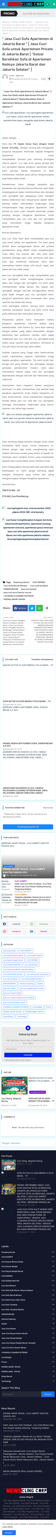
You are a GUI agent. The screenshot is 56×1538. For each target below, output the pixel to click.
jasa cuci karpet (28, 589)
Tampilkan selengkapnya (42, 659)
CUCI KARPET (26, 951)
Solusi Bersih (8, 1016)
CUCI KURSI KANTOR (12, 965)
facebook (16, 924)
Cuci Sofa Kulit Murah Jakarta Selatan (18, 969)
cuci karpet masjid (34, 955)
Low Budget (37, 1007)
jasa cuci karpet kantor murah (32, 988)
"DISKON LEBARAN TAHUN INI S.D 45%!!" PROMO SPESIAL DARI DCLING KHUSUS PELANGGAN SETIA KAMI (27, 1439)
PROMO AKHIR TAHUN (22, 22)
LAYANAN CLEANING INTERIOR (19, 596)
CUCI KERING (38, 582)
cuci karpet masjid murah (13, 960)
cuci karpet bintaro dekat (13, 955)
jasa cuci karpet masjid (12, 993)
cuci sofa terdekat (39, 585)
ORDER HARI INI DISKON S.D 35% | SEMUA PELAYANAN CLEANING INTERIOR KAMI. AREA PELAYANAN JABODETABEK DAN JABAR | (25, 790)
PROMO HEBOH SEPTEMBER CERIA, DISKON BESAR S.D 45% (28, 744)
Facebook (22, 608)
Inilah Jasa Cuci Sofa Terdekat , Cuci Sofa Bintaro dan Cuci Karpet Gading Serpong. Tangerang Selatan (28, 1426)
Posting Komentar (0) (28, 826)
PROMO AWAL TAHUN (34, 1012)
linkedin (43, 931)
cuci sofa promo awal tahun (38, 974)
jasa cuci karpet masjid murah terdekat (18, 998)
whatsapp (43, 924)
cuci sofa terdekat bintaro (31, 979)
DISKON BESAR (11, 589)
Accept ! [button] (9, 1532)
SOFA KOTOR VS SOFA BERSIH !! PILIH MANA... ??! (27, 701)
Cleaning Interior (21, 582)
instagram (16, 931)
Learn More (7, 1526)
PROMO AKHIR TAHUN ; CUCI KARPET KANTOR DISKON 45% (25, 1414)
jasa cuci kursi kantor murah (17, 592)
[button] (54, 4)
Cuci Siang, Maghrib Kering (11, 1099)
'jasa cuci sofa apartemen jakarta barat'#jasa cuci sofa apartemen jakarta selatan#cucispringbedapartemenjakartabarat (28, 535)
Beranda (5, 22)
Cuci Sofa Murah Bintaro (15, 585)
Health (40, 983)
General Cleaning (26, 983)
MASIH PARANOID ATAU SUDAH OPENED (22, 1471)
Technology (22, 1016)
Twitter (32, 608)
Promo (48, 1007)
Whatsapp (39, 608)
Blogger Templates (11, 1143)
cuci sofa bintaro (31, 965)
